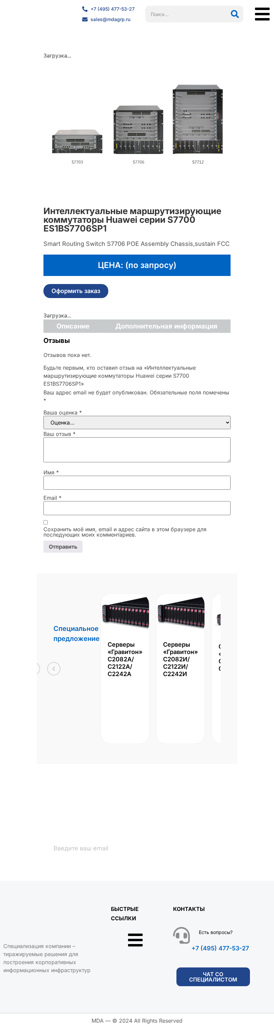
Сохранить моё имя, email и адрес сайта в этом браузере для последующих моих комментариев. (125, 532)
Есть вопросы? (216, 932)
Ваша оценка (62, 412)
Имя (51, 472)
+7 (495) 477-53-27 (220, 948)
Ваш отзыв (59, 434)
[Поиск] (235, 14)
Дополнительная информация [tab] (166, 326)
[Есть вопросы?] (181, 935)
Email (52, 497)
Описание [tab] (73, 326)
